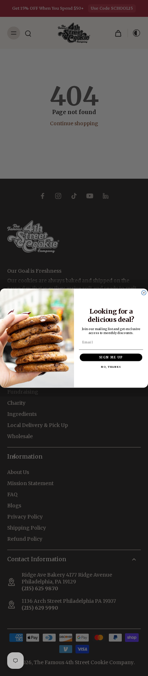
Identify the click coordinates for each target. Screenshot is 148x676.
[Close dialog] (144, 292)
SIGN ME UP (111, 358)
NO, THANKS (111, 366)
